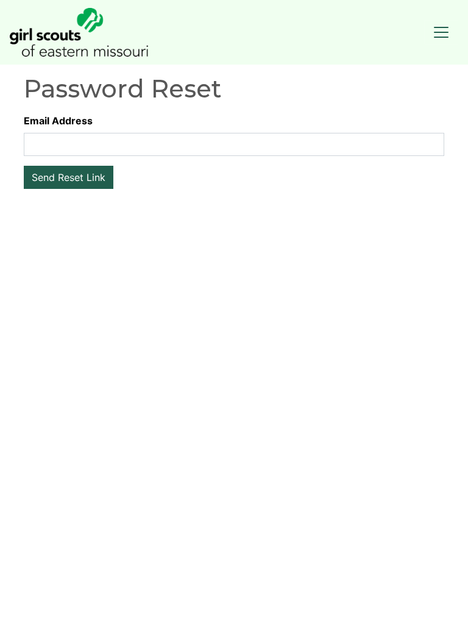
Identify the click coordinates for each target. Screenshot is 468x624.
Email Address (58, 121)
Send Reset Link (68, 177)
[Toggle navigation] (441, 32)
